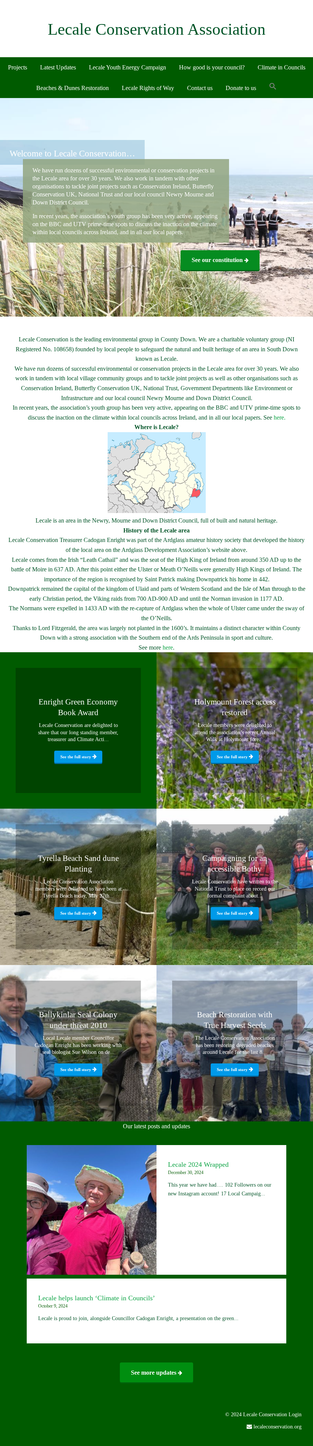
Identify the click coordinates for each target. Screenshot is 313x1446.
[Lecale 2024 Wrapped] (91, 1210)
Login (295, 1414)
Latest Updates (58, 67)
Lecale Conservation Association (157, 29)
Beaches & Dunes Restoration (72, 88)
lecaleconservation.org (277, 1426)
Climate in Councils (281, 67)
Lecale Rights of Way (148, 88)
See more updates (154, 1372)
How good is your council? (212, 67)
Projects (17, 67)
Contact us (200, 88)
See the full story (76, 756)
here (168, 647)
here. (280, 417)
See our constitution (218, 260)
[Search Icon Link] (272, 87)
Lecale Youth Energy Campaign (127, 67)
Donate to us (241, 88)
